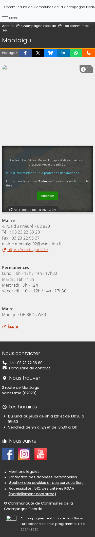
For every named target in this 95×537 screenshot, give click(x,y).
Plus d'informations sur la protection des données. (43, 173)
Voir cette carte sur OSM (35, 210)
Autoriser (47, 196)
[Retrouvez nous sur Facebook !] (8, 453)
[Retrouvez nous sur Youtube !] (40, 453)
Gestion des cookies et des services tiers (46, 482)
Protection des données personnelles (43, 477)
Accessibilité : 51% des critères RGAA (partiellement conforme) (41, 491)
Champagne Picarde (38, 26)
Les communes (76, 26)
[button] (25, 53)
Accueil (8, 26)
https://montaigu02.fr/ (28, 249)
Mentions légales (24, 471)
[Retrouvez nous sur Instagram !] (24, 453)
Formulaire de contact (29, 368)
